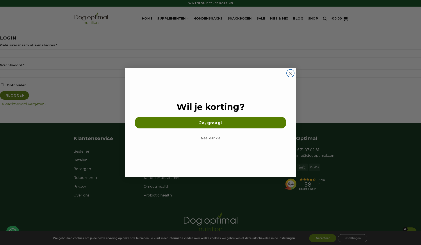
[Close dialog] (290, 73)
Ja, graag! (210, 122)
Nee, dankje (210, 138)
